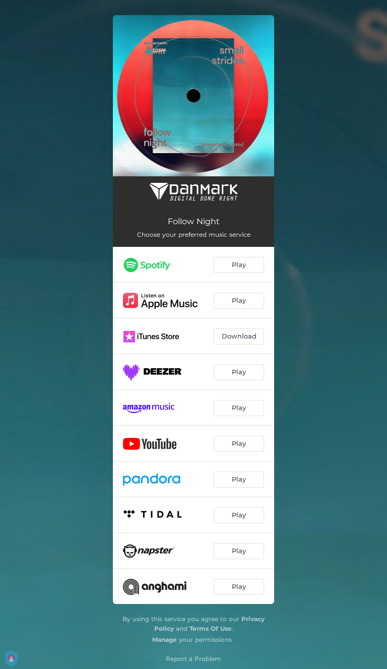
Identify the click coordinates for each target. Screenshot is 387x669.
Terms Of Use (210, 628)
